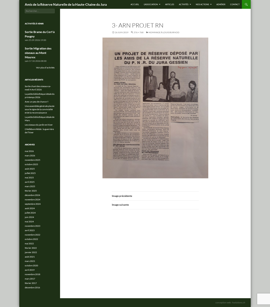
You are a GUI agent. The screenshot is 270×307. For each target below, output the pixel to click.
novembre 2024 (32, 199)
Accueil (135, 4)
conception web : (230, 302)
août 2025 (30, 168)
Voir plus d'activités (45, 67)
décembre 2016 (32, 287)
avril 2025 (30, 182)
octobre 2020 (31, 265)
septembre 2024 (33, 204)
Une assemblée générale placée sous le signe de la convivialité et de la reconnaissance (39, 109)
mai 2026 (29, 151)
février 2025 (31, 190)
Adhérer (220, 4)
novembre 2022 (32, 234)
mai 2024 (29, 221)
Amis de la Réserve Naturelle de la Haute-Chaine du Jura (66, 4)
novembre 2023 (32, 226)
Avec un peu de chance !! (36, 101)
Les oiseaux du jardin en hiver (39, 124)
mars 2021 (30, 261)
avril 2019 (30, 270)
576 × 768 (138, 32)
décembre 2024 (32, 195)
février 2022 (31, 248)
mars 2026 (30, 155)
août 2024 (30, 208)
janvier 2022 (31, 252)
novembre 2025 (32, 160)
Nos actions (202, 4)
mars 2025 (30, 186)
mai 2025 (29, 177)
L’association (151, 4)
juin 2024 (29, 217)
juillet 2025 (30, 173)
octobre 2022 (31, 239)
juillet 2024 (30, 212)
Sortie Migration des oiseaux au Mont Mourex (38, 53)
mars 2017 (30, 278)
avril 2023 (30, 230)
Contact (235, 4)
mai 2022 (29, 243)
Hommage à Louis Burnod (164, 32)
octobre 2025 (31, 164)
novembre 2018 (32, 274)
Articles (169, 4)
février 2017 (31, 283)
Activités (183, 4)
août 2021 (30, 256)
